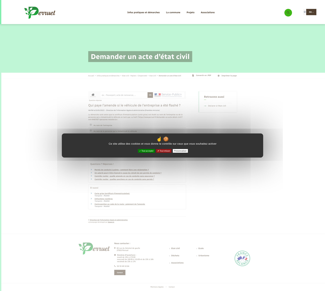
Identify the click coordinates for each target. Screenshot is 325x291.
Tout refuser (164, 151)
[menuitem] (143, 12)
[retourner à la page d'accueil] (40, 12)
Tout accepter (147, 151)
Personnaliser (180, 151)
